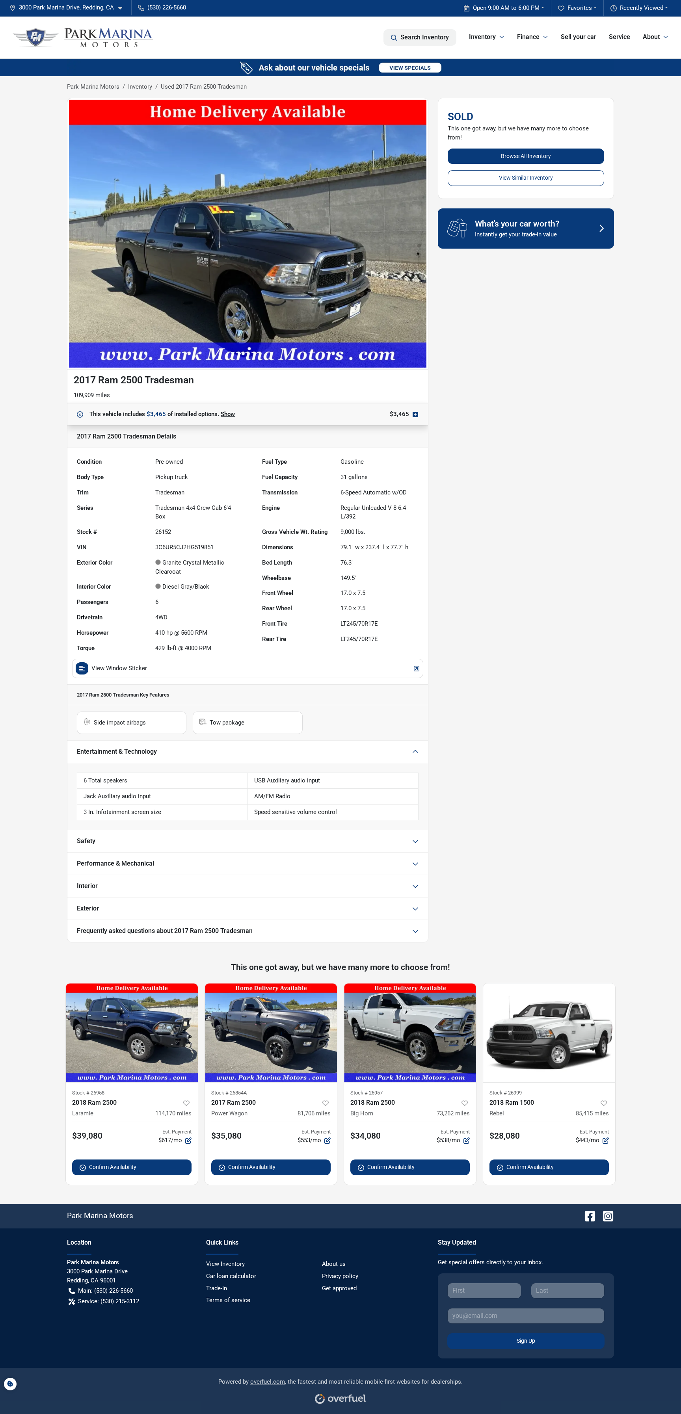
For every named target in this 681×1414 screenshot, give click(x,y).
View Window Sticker (119, 668)
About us (334, 1263)
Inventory (140, 86)
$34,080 (365, 1136)
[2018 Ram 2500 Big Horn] (410, 1032)
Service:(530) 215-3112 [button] (108, 1301)
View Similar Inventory (526, 178)
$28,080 (504, 1136)
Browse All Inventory (526, 156)
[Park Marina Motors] (84, 37)
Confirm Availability (112, 1167)
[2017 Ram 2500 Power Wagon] (271, 1032)
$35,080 (226, 1136)
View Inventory (225, 1263)
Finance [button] (528, 37)
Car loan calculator (231, 1276)
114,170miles (173, 1113)
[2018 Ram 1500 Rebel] (549, 1032)
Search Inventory (424, 37)
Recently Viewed (641, 7)
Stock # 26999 (505, 1093)
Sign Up (526, 1341)
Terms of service (228, 1300)
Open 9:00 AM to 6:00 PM (506, 7)
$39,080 (87, 1136)
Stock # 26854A (229, 1093)
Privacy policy (340, 1276)
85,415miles (592, 1113)
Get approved (339, 1288)
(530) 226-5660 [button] (166, 7)
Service (619, 37)
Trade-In (216, 1288)
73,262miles (453, 1113)
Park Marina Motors (93, 86)
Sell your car (578, 37)
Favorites (580, 7)
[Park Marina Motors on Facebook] (587, 1215)
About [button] (651, 37)
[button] (69, 7)
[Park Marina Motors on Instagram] (605, 1215)
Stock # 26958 (88, 1093)
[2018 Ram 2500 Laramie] (132, 1032)
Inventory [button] (482, 37)
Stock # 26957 (366, 1093)
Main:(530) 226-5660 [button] (105, 1290)
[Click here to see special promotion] (340, 67)
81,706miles (314, 1113)
